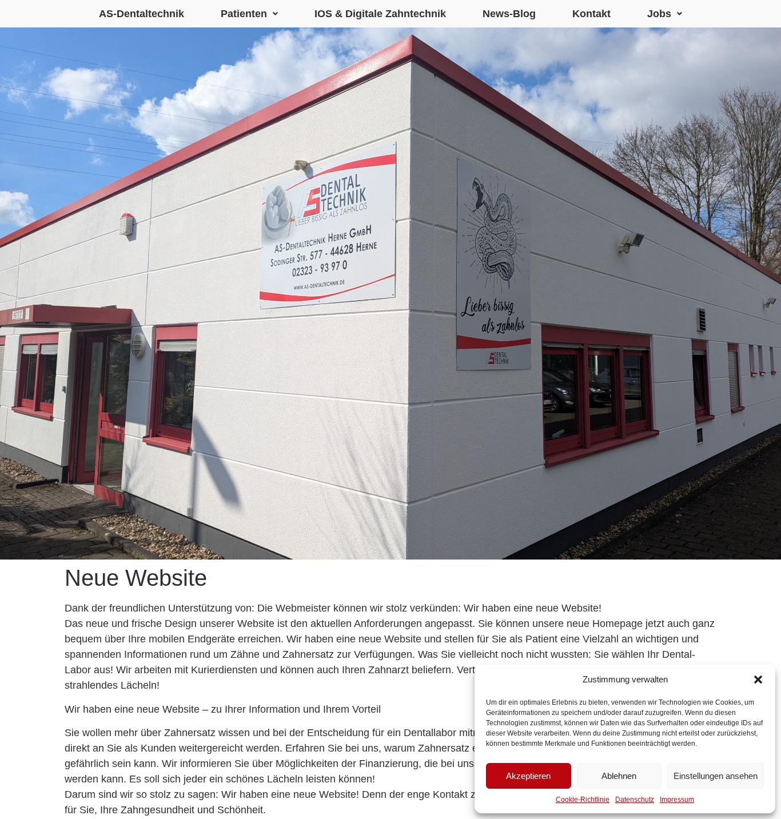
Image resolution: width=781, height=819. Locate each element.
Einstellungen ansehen (716, 776)
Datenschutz (634, 800)
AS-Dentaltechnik (141, 13)
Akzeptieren (528, 776)
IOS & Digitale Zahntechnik (380, 13)
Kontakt (591, 13)
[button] (758, 679)
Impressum (677, 800)
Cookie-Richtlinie (582, 800)
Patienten (244, 13)
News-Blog (509, 13)
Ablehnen (618, 776)
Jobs (659, 13)
